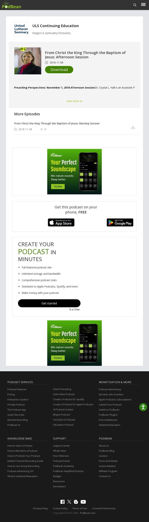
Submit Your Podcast (110, 404)
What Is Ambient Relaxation (22, 476)
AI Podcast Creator (63, 409)
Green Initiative (107, 466)
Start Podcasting (62, 389)
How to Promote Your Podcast (23, 455)
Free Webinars (61, 455)
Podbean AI (13, 425)
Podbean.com (87, 513)
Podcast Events (61, 461)
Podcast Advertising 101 (20, 471)
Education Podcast (63, 424)
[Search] (135, 5)
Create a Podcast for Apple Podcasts (73, 404)
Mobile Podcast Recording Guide (25, 461)
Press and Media (108, 461)
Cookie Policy (60, 508)
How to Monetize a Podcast (22, 450)
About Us (104, 445)
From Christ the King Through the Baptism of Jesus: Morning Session (57, 123)
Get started (49, 303)
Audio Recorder (16, 414)
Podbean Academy (63, 466)
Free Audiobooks (108, 419)
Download (59, 69)
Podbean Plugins (108, 414)
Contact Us (105, 476)
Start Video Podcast (64, 394)
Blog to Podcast (61, 414)
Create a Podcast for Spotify (68, 399)
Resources (59, 481)
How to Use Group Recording (23, 466)
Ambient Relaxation (109, 425)
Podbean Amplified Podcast (68, 471)
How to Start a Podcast (19, 445)
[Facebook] (63, 503)
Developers (59, 486)
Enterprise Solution (18, 399)
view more (73, 101)
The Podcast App (16, 409)
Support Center (61, 445)
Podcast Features (17, 389)
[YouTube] (84, 502)
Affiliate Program (108, 471)
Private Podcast (16, 404)
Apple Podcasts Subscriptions (115, 399)
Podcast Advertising (110, 389)
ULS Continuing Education (55, 25)
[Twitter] (70, 502)
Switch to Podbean (109, 409)
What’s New (59, 450)
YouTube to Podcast (64, 419)
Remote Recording (17, 419)
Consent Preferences (104, 508)
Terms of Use (79, 508)
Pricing (11, 394)
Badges (57, 476)
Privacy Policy (40, 508)
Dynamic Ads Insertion (111, 394)
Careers (103, 455)
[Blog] (77, 503)
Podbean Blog (106, 450)
